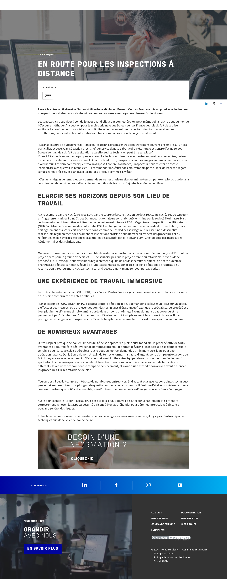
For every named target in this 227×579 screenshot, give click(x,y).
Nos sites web (189, 518)
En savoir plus (42, 548)
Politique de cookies (164, 553)
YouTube (180, 485)
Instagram (148, 485)
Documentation (191, 512)
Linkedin (84, 485)
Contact (156, 512)
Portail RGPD (160, 561)
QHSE (48, 96)
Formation (158, 529)
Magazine (50, 54)
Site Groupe (188, 523)
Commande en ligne (163, 523)
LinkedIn (206, 103)
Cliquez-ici (83, 459)
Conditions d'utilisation (194, 549)
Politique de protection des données (172, 557)
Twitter (214, 103)
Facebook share (221, 103)
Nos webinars (159, 518)
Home (40, 54)
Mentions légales (170, 549)
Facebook (116, 485)
